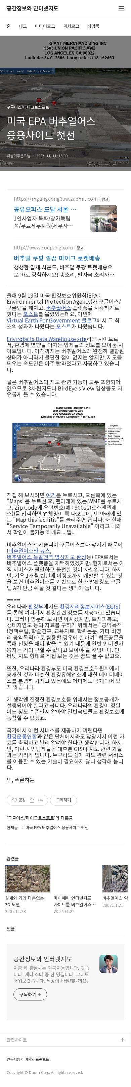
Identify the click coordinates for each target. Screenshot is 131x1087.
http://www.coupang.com (43, 247)
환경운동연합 (22, 736)
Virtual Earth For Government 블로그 (52, 320)
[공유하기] (32, 800)
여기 (51, 495)
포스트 (30, 314)
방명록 (93, 26)
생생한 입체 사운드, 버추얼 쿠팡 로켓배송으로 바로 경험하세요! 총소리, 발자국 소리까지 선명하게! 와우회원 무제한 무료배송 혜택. (64, 270)
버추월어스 (58, 308)
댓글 (11, 928)
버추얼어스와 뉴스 (29, 550)
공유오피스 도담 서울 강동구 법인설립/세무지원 (45, 209)
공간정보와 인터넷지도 (32, 8)
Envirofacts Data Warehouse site (47, 339)
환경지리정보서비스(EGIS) (90, 606)
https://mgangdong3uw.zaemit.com (56, 199)
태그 (23, 26)
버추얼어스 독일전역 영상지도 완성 (46, 557)
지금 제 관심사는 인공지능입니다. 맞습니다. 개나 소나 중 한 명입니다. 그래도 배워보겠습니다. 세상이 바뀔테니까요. (51, 974)
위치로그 (71, 26)
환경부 (35, 606)
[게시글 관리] (40, 800)
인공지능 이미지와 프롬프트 (28, 1059)
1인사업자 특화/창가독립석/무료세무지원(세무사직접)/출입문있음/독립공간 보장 (45, 221)
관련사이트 (17, 1040)
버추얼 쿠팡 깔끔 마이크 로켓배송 (57, 258)
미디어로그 (45, 26)
